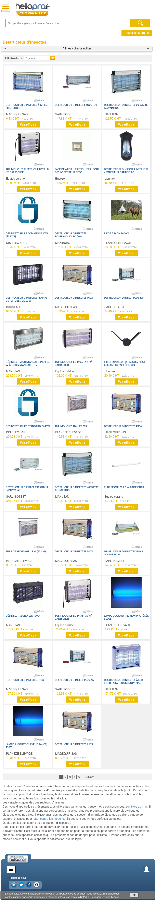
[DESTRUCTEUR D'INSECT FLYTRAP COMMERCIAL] (126, 528)
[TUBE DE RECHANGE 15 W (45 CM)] (28, 528)
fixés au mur (139, 806)
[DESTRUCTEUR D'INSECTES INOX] (77, 274)
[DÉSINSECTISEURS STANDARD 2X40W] (28, 403)
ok (134, 895)
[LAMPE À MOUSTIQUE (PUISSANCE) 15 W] (28, 721)
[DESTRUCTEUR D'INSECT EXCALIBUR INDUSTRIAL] (28, 464)
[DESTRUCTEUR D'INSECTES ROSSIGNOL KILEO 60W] (77, 210)
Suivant (89, 777)
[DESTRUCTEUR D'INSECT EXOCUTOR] (77, 81)
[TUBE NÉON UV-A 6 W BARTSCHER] (126, 464)
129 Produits (13, 58)
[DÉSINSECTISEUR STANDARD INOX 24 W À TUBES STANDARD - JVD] (28, 339)
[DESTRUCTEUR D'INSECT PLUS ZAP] (126, 274)
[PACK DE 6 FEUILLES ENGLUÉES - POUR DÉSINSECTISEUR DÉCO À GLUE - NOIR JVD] (77, 146)
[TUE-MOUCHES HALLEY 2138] (77, 403)
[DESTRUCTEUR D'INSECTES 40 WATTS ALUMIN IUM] (77, 464)
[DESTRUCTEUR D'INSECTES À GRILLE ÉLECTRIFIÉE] (28, 81)
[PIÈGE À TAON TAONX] (126, 210)
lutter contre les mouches (49, 818)
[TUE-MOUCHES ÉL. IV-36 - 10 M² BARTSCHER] (77, 592)
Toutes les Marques (137, 33)
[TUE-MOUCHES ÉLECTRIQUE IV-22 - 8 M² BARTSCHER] (28, 146)
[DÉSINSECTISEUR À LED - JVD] (28, 592)
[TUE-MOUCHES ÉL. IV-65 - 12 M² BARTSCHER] (77, 339)
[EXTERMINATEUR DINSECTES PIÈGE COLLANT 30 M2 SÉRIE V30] (126, 339)
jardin (127, 790)
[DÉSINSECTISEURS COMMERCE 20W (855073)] (28, 210)
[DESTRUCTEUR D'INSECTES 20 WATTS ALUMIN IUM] (126, 81)
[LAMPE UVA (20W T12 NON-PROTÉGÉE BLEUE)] (126, 592)
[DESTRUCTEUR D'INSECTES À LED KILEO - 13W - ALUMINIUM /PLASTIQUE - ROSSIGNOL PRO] (126, 657)
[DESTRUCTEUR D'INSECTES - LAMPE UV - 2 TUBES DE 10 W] (28, 274)
